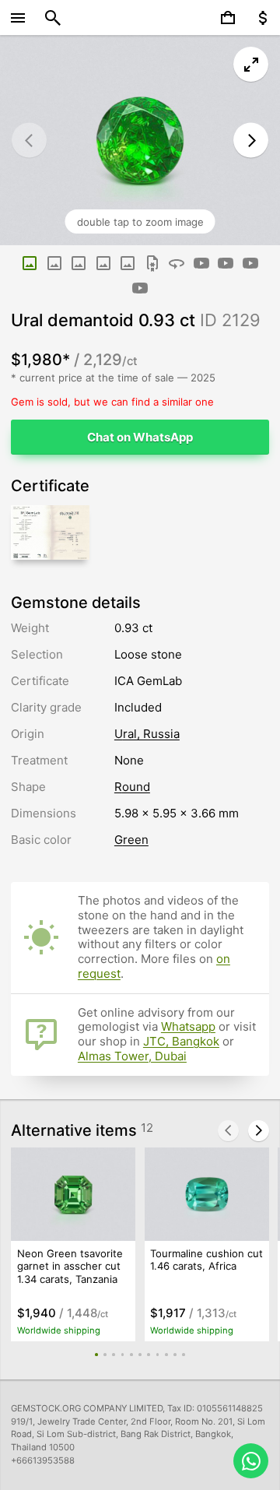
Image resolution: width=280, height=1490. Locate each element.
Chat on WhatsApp (140, 437)
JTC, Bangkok (181, 1041)
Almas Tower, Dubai (132, 1056)
